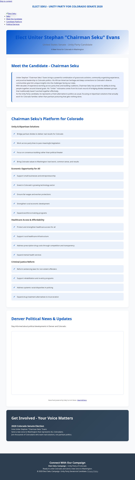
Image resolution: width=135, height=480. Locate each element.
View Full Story (82, 400)
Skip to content (6, 1)
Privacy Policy (92, 471)
